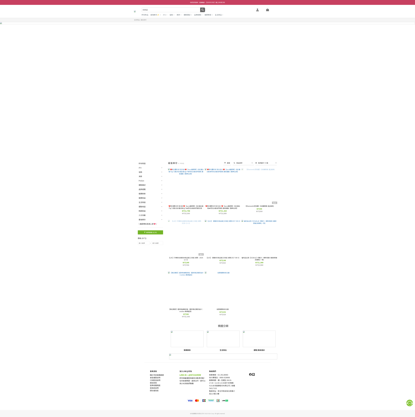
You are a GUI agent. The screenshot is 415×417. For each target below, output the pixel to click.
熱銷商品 (142, 211)
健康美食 (208, 15)
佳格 (171, 15)
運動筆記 (187, 15)
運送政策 (153, 382)
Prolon (141, 180)
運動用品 (142, 206)
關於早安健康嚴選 (157, 375)
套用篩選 (151, 232)
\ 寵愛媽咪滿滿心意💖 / (148, 224)
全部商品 (137, 20)
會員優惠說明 (155, 377)
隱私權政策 (154, 390)
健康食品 (142, 198)
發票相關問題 (155, 385)
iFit (164, 15)
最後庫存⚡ (154, 15)
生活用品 (218, 15)
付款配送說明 (155, 380)
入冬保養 (142, 215)
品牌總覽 (197, 15)
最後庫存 (142, 219)
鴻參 (178, 15)
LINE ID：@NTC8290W (190, 374)
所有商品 (145, 15)
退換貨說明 (154, 388)
